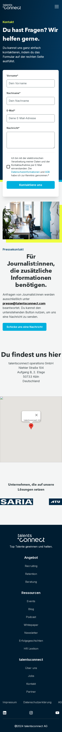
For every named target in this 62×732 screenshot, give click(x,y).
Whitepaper (31, 625)
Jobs (31, 676)
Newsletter (31, 632)
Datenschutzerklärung (37, 702)
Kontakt (31, 683)
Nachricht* (13, 128)
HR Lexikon (31, 648)
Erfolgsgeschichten (31, 640)
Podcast (31, 617)
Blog (31, 609)
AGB (47, 171)
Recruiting (31, 566)
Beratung (31, 581)
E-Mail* (11, 110)
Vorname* (12, 75)
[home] (12, 6)
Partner (31, 691)
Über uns (31, 668)
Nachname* (14, 93)
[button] (56, 7)
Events (31, 601)
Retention (31, 573)
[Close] (36, 415)
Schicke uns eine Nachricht (24, 326)
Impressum (10, 702)
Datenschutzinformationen (25, 171)
